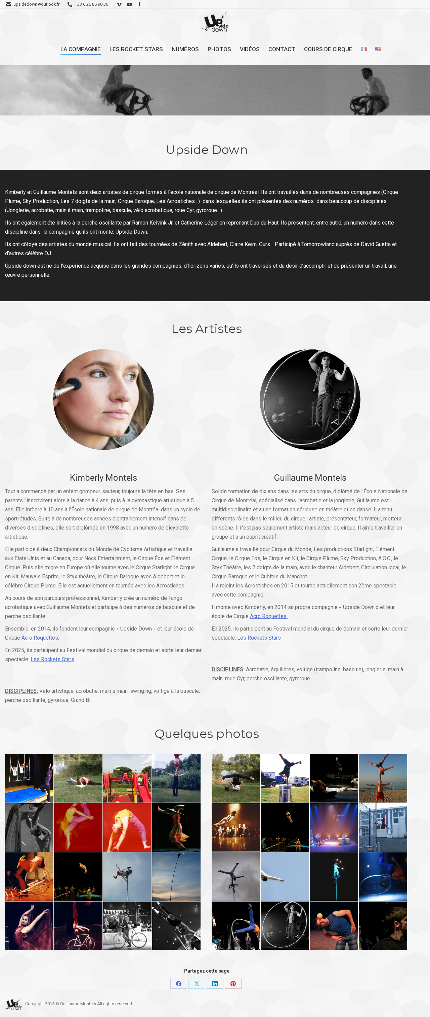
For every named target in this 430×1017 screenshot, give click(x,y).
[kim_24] (29, 827)
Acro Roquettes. (40, 638)
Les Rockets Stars (52, 659)
